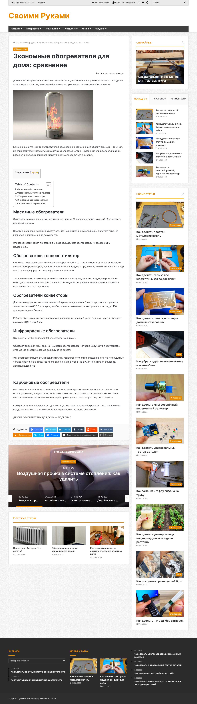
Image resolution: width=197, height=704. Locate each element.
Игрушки (100, 28)
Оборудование (32, 42)
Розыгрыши (51, 28)
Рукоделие (70, 28)
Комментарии (178, 98)
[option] (68, 476)
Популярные (159, 98)
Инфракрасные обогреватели (32, 200)
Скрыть (34, 172)
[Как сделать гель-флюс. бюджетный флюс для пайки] (144, 128)
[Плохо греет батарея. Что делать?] (30, 535)
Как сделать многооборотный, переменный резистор (168, 170)
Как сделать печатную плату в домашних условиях (168, 141)
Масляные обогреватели (30, 189)
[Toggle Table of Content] (47, 185)
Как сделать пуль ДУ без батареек (159, 620)
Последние (140, 98)
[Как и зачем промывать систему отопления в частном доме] (107, 535)
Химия (85, 28)
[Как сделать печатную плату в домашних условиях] (144, 143)
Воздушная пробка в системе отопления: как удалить (68, 476)
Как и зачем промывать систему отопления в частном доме (106, 551)
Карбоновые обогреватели (31, 203)
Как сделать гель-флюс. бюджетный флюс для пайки (169, 127)
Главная (19, 42)
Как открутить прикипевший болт (159, 581)
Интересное (32, 28)
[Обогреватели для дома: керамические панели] (69, 535)
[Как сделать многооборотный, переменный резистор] (144, 171)
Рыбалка (15, 28)
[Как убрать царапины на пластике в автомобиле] (144, 157)
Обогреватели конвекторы (31, 196)
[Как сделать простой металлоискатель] (144, 114)
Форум (41, 2)
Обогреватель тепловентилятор (33, 193)
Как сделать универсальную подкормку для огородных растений (155, 538)
